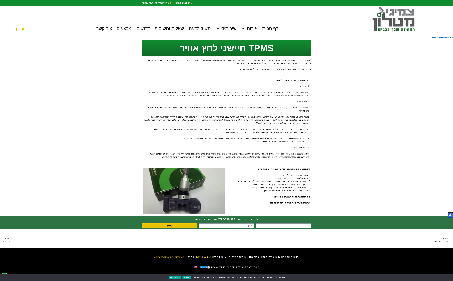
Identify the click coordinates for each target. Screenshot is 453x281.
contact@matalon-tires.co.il (170, 257)
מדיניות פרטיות (175, 277)
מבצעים (124, 28)
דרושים (143, 28)
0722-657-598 (203, 257)
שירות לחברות (252, 267)
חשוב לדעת (200, 28)
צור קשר (104, 28)
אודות (252, 28)
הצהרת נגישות (218, 267)
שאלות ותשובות (169, 28)
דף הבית (270, 28)
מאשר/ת (186, 277)
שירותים (228, 28)
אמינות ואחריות (235, 267)
